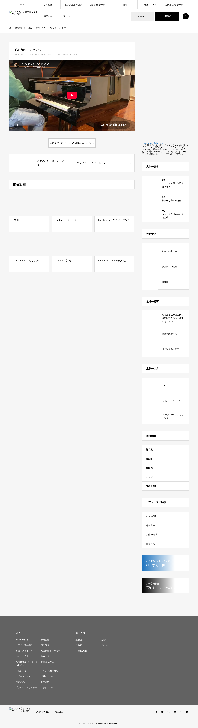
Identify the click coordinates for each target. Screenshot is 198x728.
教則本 (149, 458)
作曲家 (149, 468)
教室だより (46, 656)
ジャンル (150, 477)
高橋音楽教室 (47, 662)
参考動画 (47, 4)
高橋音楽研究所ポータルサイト (26, 663)
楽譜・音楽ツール (24, 651)
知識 (125, 4)
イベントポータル (49, 671)
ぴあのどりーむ (62, 54)
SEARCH (186, 16)
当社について (47, 676)
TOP (22, 4)
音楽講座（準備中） (99, 4)
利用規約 (45, 682)
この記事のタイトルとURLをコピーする (72, 142)
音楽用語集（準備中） (176, 4)
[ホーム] (10, 28)
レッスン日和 (22, 656)
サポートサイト (23, 676)
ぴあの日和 (151, 516)
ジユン (23, 54)
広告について (47, 687)
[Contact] (181, 711)
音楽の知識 (151, 534)
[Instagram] (168, 711)
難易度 (149, 449)
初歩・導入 (34, 54)
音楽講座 (45, 645)
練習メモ (150, 543)
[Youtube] (174, 711)
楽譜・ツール (150, 4)
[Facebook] (156, 711)
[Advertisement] (165, 88)
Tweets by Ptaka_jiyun (153, 143)
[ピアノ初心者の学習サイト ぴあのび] (24, 16)
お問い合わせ (22, 682)
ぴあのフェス (22, 671)
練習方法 (150, 525)
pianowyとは (22, 639)
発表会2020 (152, 486)
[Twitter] (162, 711)
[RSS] (187, 711)
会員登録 (167, 16)
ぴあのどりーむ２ (47, 54)
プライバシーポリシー (26, 687)
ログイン (142, 16)
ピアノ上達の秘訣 (73, 4)
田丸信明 (73, 54)
